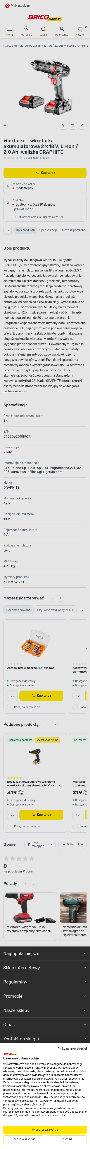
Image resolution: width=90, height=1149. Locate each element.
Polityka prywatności (72, 1048)
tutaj (63, 1115)
